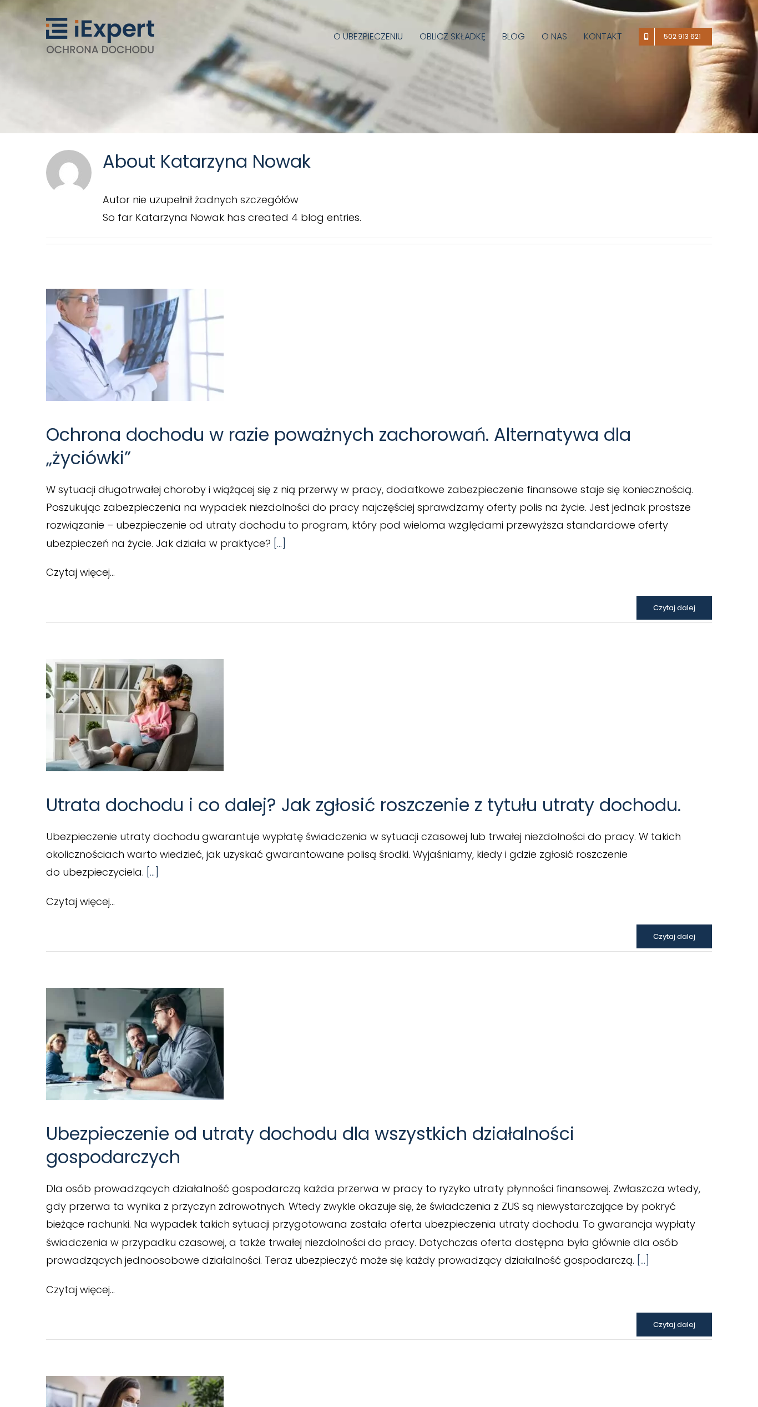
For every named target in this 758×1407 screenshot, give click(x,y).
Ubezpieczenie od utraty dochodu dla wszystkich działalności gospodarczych (310, 1145)
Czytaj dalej (674, 607)
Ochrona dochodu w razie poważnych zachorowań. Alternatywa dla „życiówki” (338, 446)
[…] (280, 543)
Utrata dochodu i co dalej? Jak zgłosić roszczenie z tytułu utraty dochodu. (363, 804)
